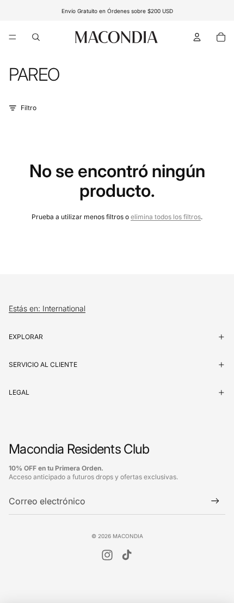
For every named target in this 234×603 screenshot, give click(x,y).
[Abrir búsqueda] (36, 37)
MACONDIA (128, 536)
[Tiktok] (126, 555)
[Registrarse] (215, 501)
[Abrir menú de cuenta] (197, 37)
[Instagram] (107, 555)
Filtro (28, 108)
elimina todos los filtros (166, 217)
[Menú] (12, 37)
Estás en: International (47, 308)
